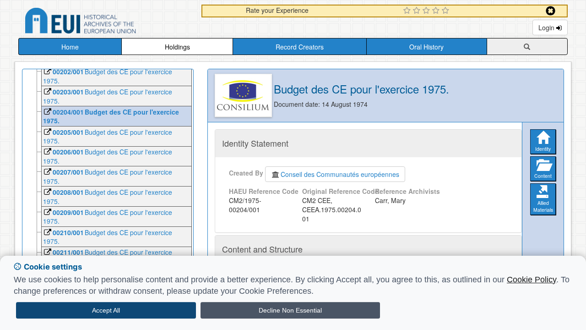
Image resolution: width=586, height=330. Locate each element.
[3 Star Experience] (427, 11)
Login (547, 27)
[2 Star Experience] (418, 11)
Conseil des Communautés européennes (340, 174)
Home (70, 46)
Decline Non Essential (290, 310)
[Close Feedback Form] (550, 11)
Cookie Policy (531, 279)
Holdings (177, 46)
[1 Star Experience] (408, 11)
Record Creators (300, 46)
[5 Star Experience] (446, 11)
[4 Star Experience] (437, 11)
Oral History (426, 46)
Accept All (106, 310)
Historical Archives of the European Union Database (106, 22)
